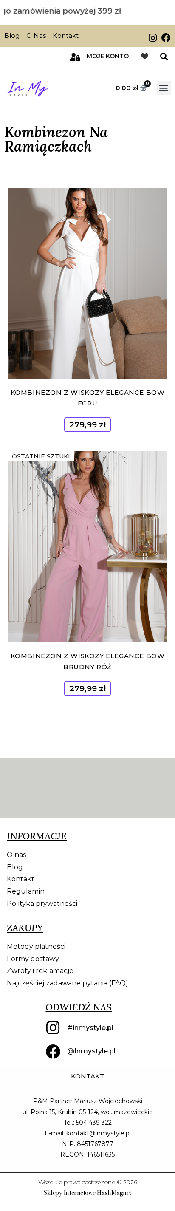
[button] (164, 57)
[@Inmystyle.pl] (52, 1051)
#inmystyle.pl (90, 1028)
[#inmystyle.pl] (53, 1028)
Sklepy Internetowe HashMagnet (87, 1192)
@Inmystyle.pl (91, 1051)
